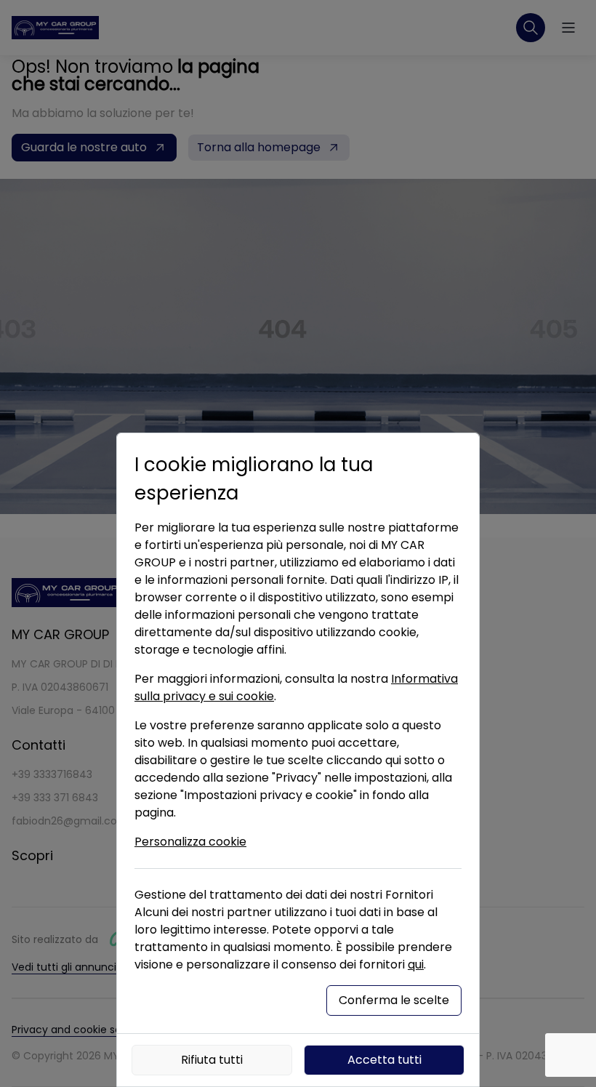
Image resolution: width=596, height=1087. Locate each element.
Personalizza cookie (190, 841)
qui (416, 964)
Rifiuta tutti (212, 1059)
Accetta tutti (384, 1059)
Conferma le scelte (394, 1000)
